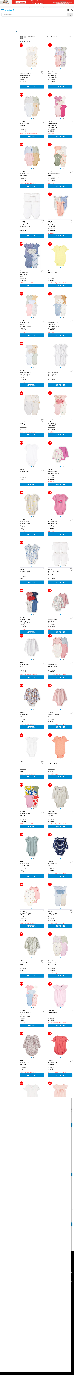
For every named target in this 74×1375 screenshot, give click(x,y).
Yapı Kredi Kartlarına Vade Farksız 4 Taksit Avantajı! (37, 7)
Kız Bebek (10, 31)
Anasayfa (4, 31)
